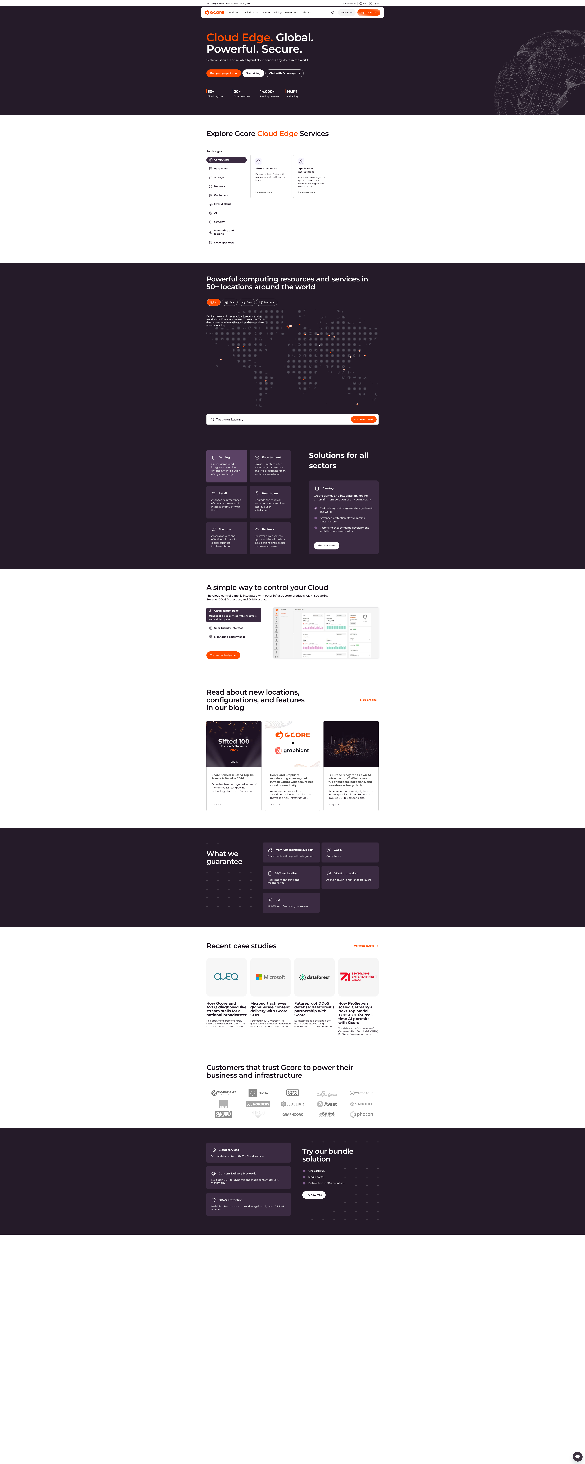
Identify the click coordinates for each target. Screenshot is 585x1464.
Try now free (314, 1194)
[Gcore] (214, 12)
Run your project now (223, 73)
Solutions (249, 12)
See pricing (253, 73)
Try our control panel (223, 655)
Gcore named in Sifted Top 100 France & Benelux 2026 (232, 776)
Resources (290, 12)
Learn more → (263, 192)
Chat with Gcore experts (284, 73)
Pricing (278, 12)
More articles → (369, 699)
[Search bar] (332, 12)
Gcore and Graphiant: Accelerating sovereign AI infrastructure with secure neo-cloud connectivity (292, 780)
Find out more (327, 545)
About (306, 12)
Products (233, 12)
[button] (226, 160)
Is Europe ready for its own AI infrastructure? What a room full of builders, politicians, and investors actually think (350, 780)
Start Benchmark (363, 419)
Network (265, 12)
